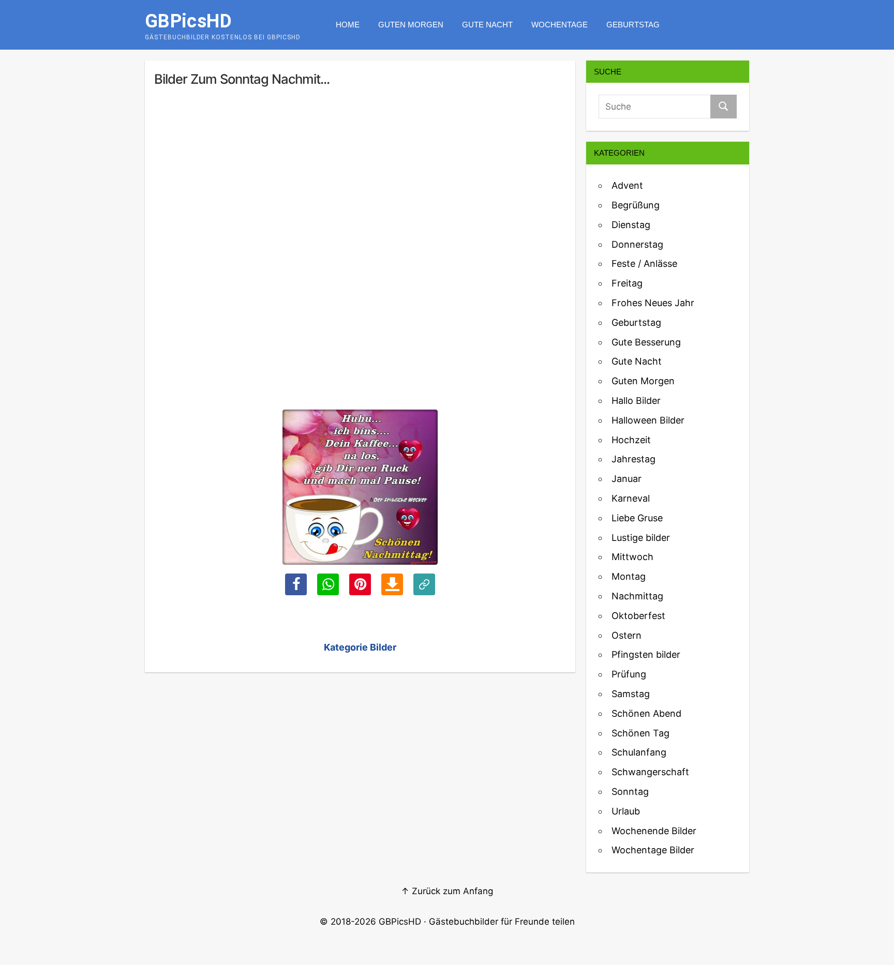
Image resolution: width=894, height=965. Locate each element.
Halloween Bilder (648, 420)
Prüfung (629, 674)
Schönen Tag (640, 733)
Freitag (627, 283)
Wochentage (559, 24)
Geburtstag (633, 24)
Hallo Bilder (636, 400)
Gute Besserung (646, 342)
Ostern (627, 635)
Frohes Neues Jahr (653, 302)
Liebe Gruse (637, 517)
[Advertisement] (360, 182)
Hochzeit (631, 439)
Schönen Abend (646, 713)
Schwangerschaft (650, 771)
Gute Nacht (487, 24)
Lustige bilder (641, 537)
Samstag (631, 693)
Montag (629, 576)
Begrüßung (636, 205)
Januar (627, 478)
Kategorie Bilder (360, 647)
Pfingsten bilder (646, 654)
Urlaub (626, 811)
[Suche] (723, 106)
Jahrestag (633, 459)
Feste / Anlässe (644, 263)
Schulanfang (639, 752)
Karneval (631, 498)
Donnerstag (637, 244)
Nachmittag (637, 596)
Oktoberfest (638, 615)
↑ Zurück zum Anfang (447, 891)
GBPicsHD (400, 921)
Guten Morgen (410, 24)
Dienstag (631, 224)
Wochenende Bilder (654, 830)
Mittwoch (632, 556)
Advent (627, 185)
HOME (348, 24)
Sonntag (630, 791)
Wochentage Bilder (653, 850)
